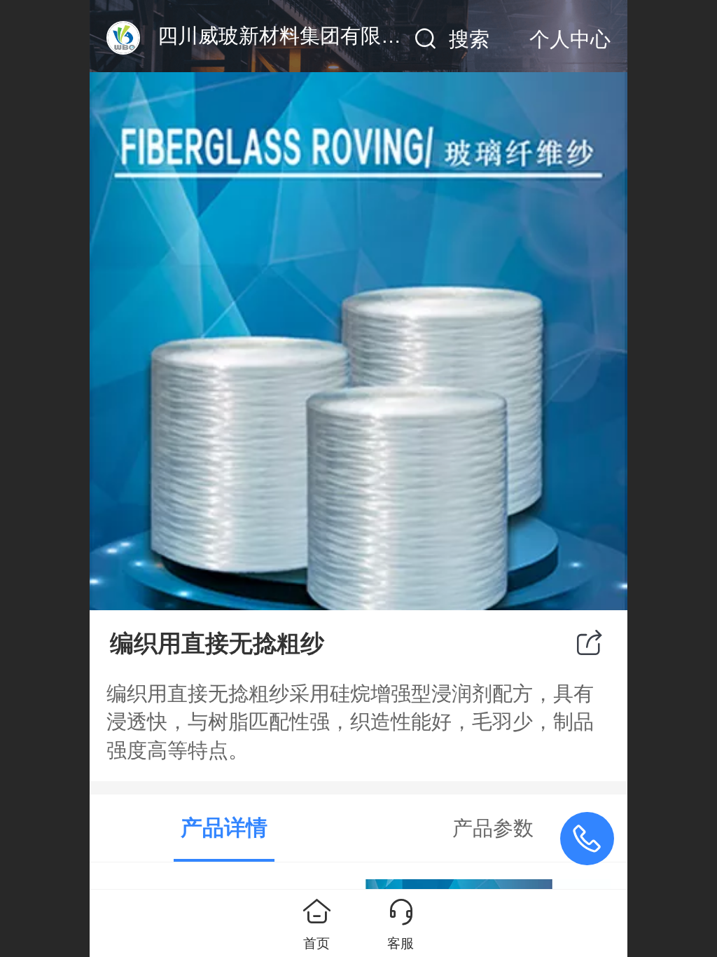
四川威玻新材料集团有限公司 (290, 36)
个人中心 (570, 39)
